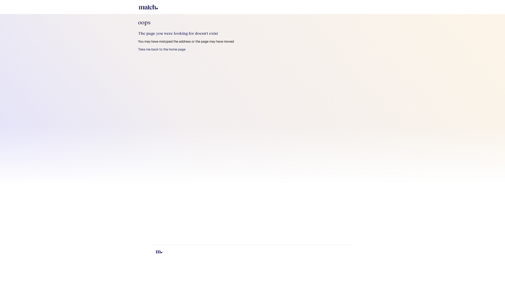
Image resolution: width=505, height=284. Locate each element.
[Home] (148, 7)
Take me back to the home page (161, 49)
